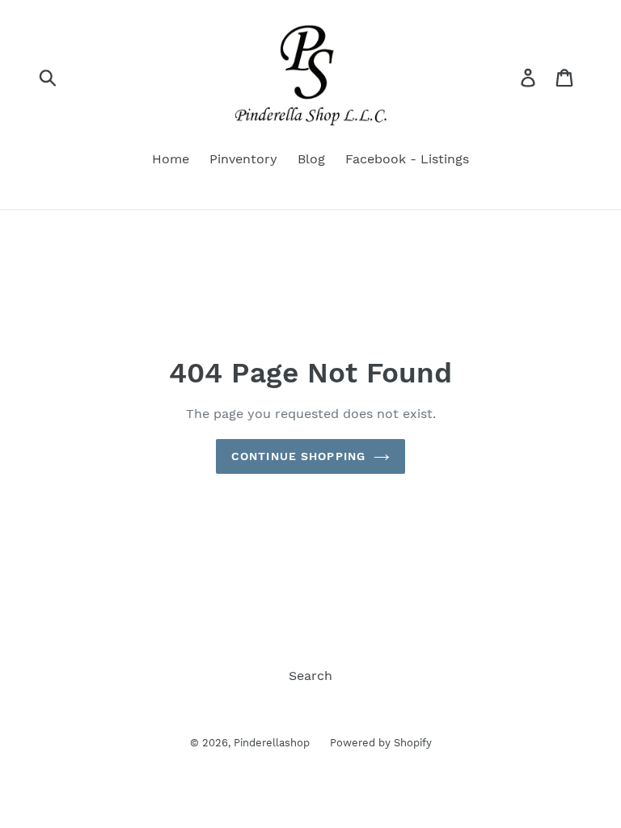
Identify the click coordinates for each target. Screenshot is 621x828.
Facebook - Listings (407, 159)
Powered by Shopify (381, 743)
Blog (311, 159)
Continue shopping (298, 456)
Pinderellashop (272, 743)
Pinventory (243, 159)
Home (170, 159)
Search (310, 675)
